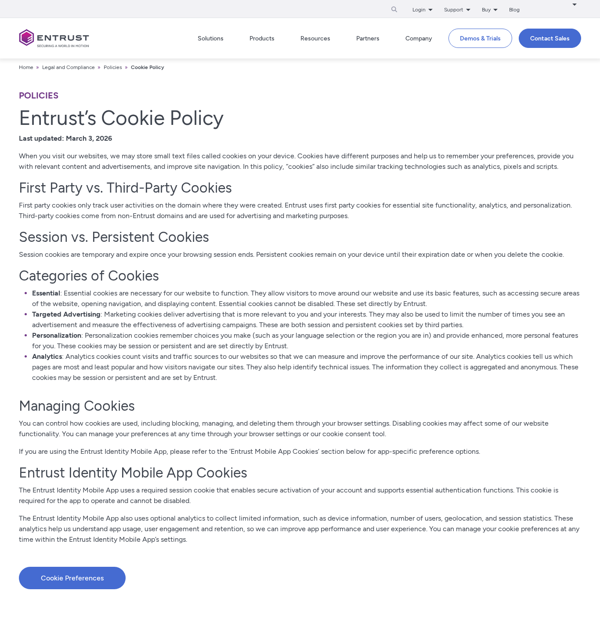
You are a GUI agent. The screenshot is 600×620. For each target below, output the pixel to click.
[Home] (54, 38)
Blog (514, 10)
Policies (113, 67)
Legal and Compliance (68, 67)
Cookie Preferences (72, 578)
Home (26, 67)
